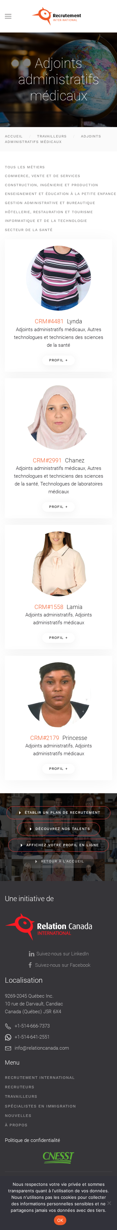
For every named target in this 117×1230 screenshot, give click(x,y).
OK (60, 1220)
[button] (8, 16)
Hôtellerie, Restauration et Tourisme (49, 212)
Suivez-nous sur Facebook (62, 965)
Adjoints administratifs (49, 615)
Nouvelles (18, 1115)
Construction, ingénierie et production (51, 185)
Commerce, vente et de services (42, 176)
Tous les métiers (25, 167)
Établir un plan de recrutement (62, 812)
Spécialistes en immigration (40, 1106)
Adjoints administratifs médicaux (50, 329)
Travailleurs (21, 1096)
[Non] (109, 1203)
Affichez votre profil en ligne (62, 845)
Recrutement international (40, 1077)
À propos (16, 1125)
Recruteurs (19, 1087)
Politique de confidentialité (32, 1140)
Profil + (58, 360)
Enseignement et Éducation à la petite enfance (60, 194)
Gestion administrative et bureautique (50, 203)
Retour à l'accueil (62, 861)
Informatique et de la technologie (46, 221)
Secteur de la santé (29, 230)
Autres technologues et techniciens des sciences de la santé (58, 337)
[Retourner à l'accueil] (58, 16)
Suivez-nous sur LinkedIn (62, 954)
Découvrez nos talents (62, 829)
